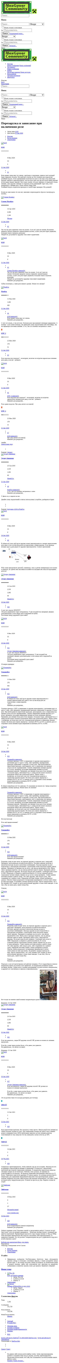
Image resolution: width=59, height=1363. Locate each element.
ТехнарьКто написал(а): (14, 759)
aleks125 (4, 1105)
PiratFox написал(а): (13, 489)
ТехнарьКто (5, 672)
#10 (8, 607)
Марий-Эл (10, 478)
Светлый (10, 1321)
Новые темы (6, 1269)
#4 (8, 313)
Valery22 (4, 1142)
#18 (8, 1126)
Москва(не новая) (12, 1209)
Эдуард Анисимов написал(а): (16, 651)
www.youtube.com (13, 1213)
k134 (16, 131)
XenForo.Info (16, 1341)
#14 (8, 852)
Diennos (9, 1316)
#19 (8, 1163)
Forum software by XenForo (19, 1338)
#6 (8, 393)
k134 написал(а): (12, 316)
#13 (8, 756)
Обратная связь (12, 1326)
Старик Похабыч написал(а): (16, 270)
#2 (8, 226)
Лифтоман (4, 1189)
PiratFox (4, 291)
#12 (8, 694)
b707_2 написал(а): (13, 396)
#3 (8, 267)
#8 (8, 486)
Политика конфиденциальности (17, 1329)
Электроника (11, 1282)
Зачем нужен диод (7, 444)
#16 (8, 1037)
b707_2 (3, 333)
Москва (9, 218)
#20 (8, 1221)
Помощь (10, 1331)
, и (15, 509)
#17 (8, 1081)
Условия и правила (13, 1327)
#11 (8, 648)
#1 (8, 172)
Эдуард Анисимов (7, 458)
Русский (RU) (11, 1323)
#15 (8, 921)
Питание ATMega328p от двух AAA (18, 1286)
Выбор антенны (15, 1275)
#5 (8, 355)
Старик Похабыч (7, 201)
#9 (8, 540)
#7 (8, 433)
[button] (3, 48)
